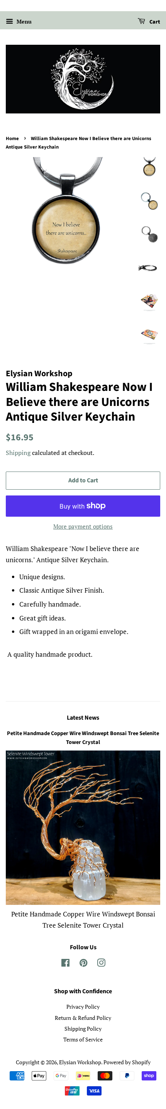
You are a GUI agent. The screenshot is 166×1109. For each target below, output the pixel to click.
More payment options (83, 526)
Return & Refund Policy (83, 1017)
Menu (23, 21)
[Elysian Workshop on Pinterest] (83, 964)
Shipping (18, 452)
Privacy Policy (83, 1006)
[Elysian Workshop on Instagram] (101, 964)
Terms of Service (83, 1039)
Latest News (83, 717)
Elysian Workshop (80, 1062)
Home (12, 138)
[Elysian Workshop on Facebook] (65, 964)
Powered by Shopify (127, 1062)
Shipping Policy (83, 1028)
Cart (154, 22)
